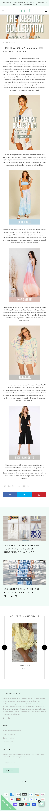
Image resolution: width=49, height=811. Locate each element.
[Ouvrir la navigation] (3, 10)
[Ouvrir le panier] (46, 10)
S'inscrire (11, 770)
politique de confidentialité (12, 730)
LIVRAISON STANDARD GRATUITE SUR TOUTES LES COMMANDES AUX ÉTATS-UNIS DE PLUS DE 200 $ (24, 3)
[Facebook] (3, 718)
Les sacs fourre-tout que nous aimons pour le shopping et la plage (22, 549)
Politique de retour (9, 734)
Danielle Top (24, 665)
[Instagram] (9, 718)
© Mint (24, 782)
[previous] (4, 647)
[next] (44, 647)
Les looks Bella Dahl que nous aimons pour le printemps (22, 592)
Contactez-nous (8, 742)
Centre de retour (8, 738)
